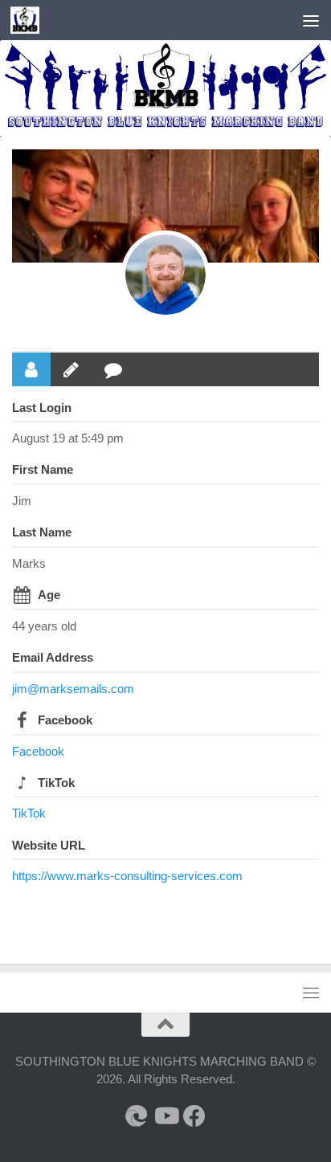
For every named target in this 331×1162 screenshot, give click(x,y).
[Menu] (311, 20)
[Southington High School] (136, 1116)
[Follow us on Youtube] (165, 1116)
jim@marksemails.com (73, 688)
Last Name (42, 532)
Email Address (52, 657)
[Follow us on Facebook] (194, 1116)
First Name (42, 469)
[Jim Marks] (165, 274)
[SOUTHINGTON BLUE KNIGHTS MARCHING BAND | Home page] (29, 20)
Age (49, 594)
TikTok (56, 782)
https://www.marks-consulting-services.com (127, 876)
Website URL (48, 845)
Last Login (42, 407)
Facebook (65, 720)
